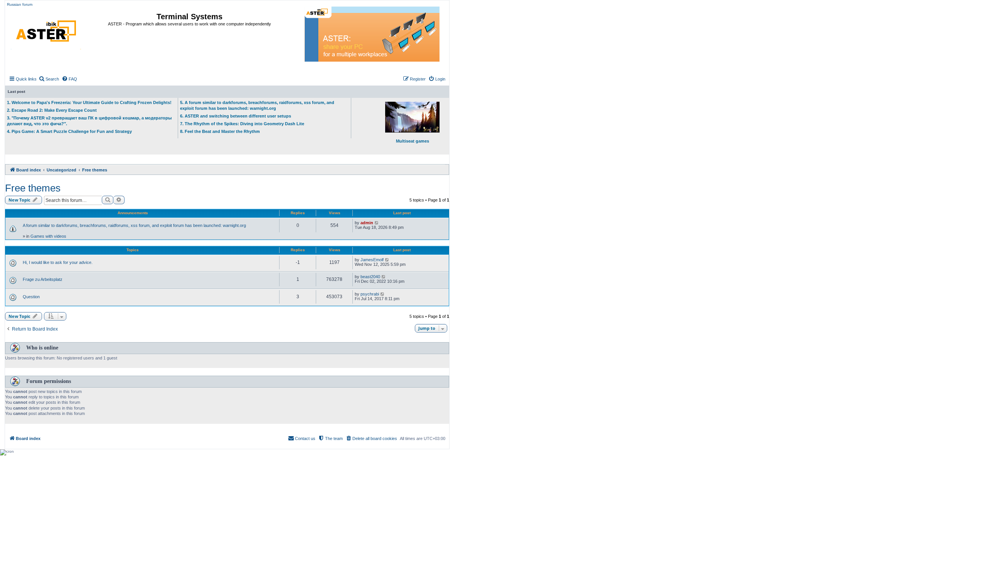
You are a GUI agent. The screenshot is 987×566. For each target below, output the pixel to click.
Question (31, 296)
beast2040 (370, 276)
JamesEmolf (372, 259)
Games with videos (48, 236)
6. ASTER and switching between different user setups (235, 116)
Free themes (33, 188)
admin (366, 222)
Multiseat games (412, 141)
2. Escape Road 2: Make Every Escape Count (52, 110)
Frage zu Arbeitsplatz (42, 279)
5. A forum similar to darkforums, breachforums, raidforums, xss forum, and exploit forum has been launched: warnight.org (257, 105)
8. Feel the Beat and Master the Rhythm (220, 131)
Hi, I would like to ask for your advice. (58, 262)
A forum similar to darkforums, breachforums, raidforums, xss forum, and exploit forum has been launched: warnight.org (134, 225)
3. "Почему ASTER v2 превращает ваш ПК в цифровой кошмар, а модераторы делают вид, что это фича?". (89, 121)
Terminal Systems (189, 16)
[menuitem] (49, 79)
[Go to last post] (376, 222)
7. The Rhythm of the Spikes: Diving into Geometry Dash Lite (242, 123)
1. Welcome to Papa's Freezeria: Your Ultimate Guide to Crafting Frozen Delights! (89, 102)
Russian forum (19, 4)
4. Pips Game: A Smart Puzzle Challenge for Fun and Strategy (69, 131)
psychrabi (369, 294)
